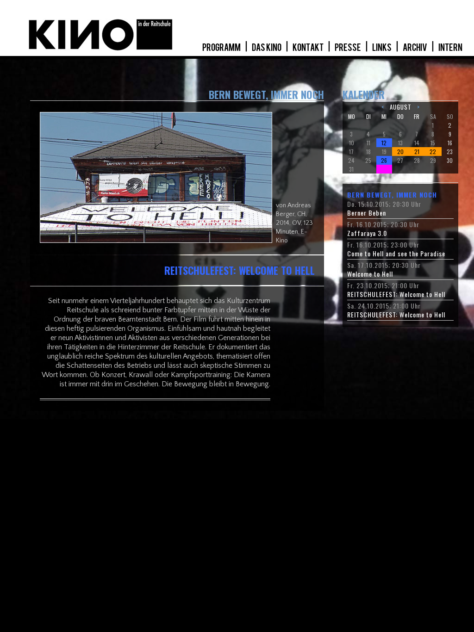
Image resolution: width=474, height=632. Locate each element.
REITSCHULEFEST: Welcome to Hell (396, 294)
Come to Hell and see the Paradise (396, 253)
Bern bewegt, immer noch (392, 195)
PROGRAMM (221, 47)
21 (416, 151)
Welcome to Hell (370, 274)
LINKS (382, 47)
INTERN (450, 47)
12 (384, 143)
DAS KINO (267, 47)
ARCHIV (415, 47)
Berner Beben (366, 213)
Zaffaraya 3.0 (367, 233)
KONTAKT (308, 47)
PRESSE (348, 47)
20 (400, 151)
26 (384, 160)
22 (433, 151)
